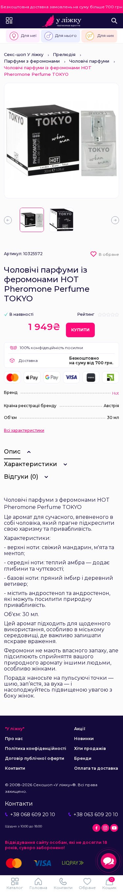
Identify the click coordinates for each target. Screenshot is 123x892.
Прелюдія (64, 54)
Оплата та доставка (96, 768)
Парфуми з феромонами (32, 61)
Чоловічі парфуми (89, 61)
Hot (115, 393)
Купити (80, 329)
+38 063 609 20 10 (95, 814)
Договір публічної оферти (34, 758)
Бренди (83, 758)
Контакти (15, 768)
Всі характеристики (24, 430)
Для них (105, 35)
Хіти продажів (90, 748)
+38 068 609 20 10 (32, 814)
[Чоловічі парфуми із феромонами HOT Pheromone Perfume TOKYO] (32, 220)
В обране (109, 254)
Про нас (14, 738)
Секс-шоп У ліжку (23, 54)
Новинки (84, 738)
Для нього (66, 35)
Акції (79, 728)
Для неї (28, 35)
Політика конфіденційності (35, 748)
